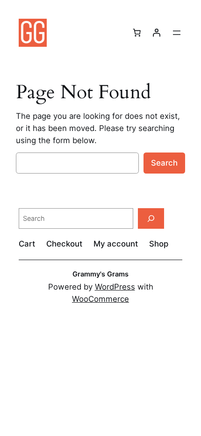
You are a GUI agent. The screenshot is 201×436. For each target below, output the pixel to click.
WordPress (115, 286)
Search (164, 162)
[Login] (156, 33)
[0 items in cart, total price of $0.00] (137, 33)
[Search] (151, 218)
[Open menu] (176, 32)
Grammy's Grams (100, 274)
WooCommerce (100, 299)
